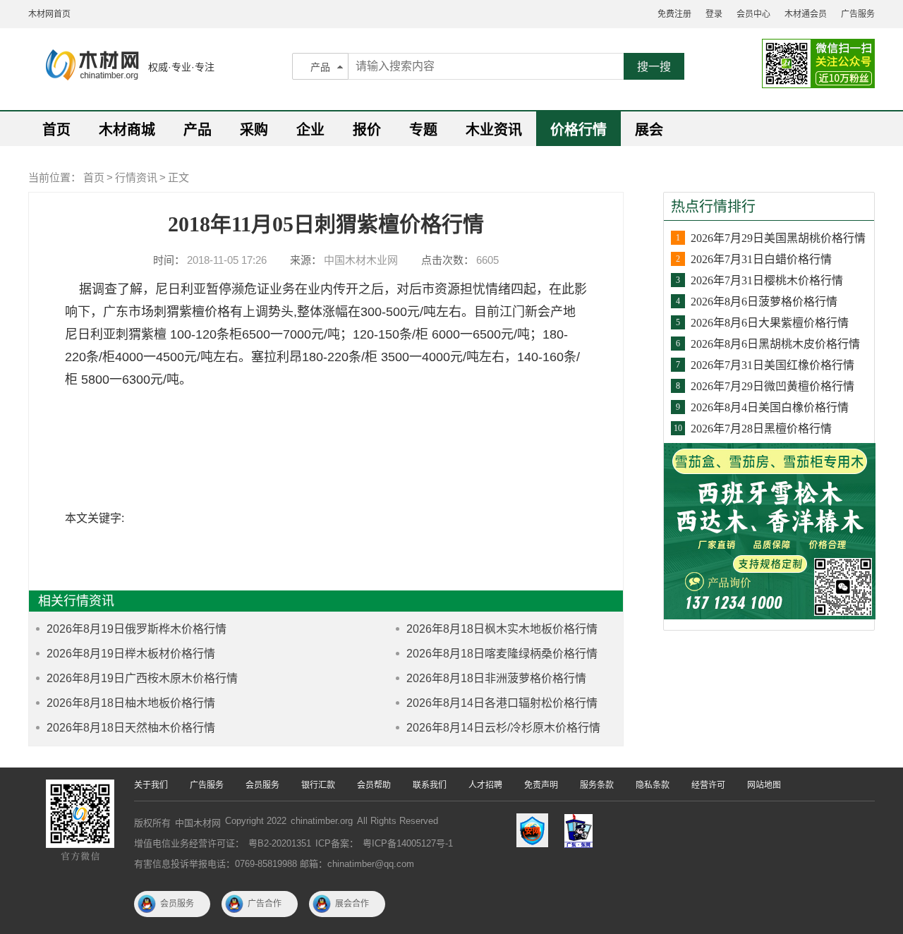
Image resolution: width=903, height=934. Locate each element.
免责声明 (541, 785)
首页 (56, 130)
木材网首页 (49, 14)
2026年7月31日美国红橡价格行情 (772, 365)
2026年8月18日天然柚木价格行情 (131, 728)
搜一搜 (654, 67)
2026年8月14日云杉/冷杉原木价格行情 (503, 728)
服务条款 (597, 785)
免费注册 (674, 14)
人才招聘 (485, 785)
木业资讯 (494, 130)
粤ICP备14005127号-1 (408, 843)
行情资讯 (136, 177)
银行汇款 (318, 785)
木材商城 (127, 130)
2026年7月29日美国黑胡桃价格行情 (778, 238)
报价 (367, 130)
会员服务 (262, 785)
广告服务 (858, 14)
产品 (320, 67)
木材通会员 (805, 14)
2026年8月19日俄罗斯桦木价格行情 (136, 629)
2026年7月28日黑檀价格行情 (761, 429)
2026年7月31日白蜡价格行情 (761, 259)
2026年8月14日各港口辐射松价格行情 (502, 703)
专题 (423, 130)
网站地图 (764, 785)
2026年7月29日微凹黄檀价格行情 (772, 386)
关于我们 (151, 785)
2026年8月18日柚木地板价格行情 (131, 703)
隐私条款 (652, 785)
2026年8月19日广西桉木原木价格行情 (142, 678)
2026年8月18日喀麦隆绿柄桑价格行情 (502, 654)
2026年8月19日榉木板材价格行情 (131, 654)
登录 (713, 14)
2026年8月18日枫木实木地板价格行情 (502, 629)
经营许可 (708, 785)
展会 (649, 130)
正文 (178, 177)
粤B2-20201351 (279, 843)
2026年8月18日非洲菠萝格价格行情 (496, 678)
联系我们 (430, 785)
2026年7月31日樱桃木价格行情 (767, 280)
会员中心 (753, 14)
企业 (310, 130)
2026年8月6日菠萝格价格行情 (764, 302)
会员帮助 (374, 785)
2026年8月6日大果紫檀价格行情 (770, 323)
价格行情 (578, 130)
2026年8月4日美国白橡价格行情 (770, 407)
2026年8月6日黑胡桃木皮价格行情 (775, 344)
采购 (254, 130)
